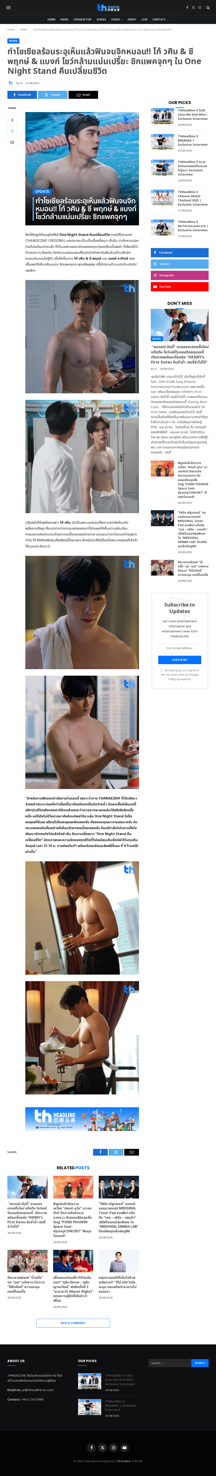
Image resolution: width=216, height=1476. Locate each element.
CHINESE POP (83, 19)
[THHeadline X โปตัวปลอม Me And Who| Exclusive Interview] (162, 116)
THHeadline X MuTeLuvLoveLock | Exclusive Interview (193, 226)
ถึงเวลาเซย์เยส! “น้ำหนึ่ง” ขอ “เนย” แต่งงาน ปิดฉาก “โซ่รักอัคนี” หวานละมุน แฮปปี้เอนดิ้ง (26, 1285)
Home (51, 19)
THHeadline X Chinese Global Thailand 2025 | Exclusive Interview (193, 198)
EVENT (132, 19)
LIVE (145, 19)
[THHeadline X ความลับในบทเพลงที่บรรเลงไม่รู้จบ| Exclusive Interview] (162, 168)
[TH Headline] (108, 7)
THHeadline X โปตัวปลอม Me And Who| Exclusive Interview (193, 114)
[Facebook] (12, 120)
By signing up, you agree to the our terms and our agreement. (180, 675)
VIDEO (115, 19)
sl (21, 83)
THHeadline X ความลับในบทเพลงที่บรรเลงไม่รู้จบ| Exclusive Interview (192, 168)
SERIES (101, 19)
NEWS (65, 19)
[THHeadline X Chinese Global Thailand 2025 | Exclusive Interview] (162, 198)
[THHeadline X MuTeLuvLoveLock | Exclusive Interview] (162, 227)
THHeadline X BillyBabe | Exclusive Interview (193, 140)
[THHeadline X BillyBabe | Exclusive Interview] (162, 142)
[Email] (12, 142)
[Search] (208, 7)
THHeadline (123, 1461)
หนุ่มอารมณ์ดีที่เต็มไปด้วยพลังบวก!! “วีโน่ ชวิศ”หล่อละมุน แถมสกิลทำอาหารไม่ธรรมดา (117, 1285)
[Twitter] (12, 131)
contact (159, 19)
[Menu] (8, 7)
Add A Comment (73, 1323)
